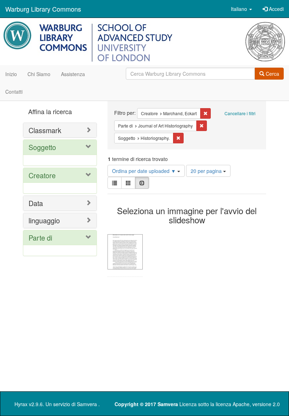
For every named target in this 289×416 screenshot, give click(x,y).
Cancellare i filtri (240, 113)
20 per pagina (207, 170)
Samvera (87, 404)
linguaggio (44, 220)
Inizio (11, 73)
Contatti (14, 91)
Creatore (42, 175)
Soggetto (42, 147)
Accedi (276, 8)
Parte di (40, 237)
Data (36, 203)
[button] (241, 9)
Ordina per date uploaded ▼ (144, 170)
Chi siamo (38, 73)
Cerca (271, 73)
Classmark (45, 130)
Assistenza (73, 73)
